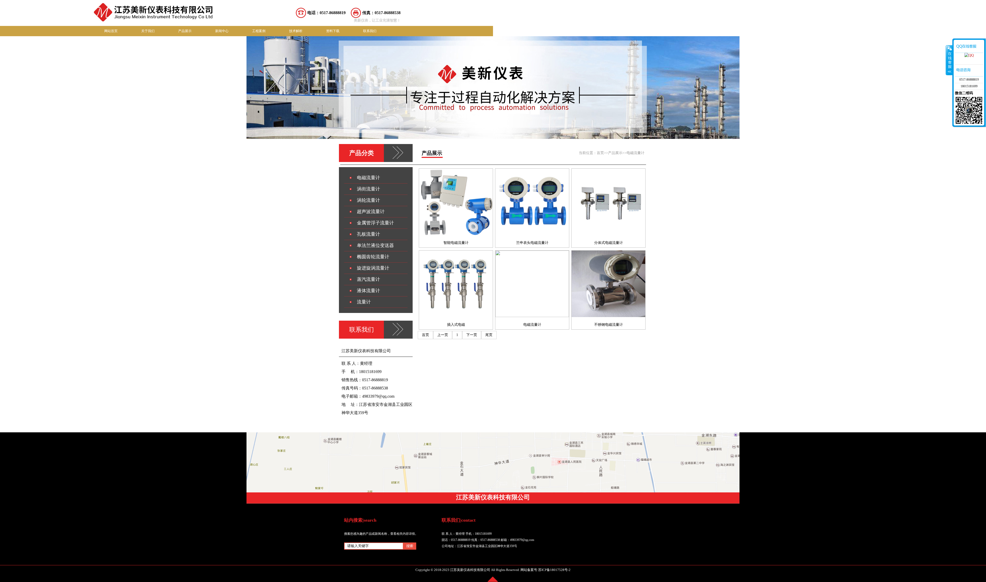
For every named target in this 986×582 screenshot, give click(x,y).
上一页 (442, 335)
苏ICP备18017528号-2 (554, 570)
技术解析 (295, 31)
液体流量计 (368, 290)
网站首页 (111, 31)
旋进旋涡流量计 (373, 268)
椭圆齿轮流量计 (373, 256)
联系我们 (369, 31)
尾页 (488, 335)
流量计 (364, 301)
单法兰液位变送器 (375, 245)
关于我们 (148, 31)
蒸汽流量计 (368, 279)
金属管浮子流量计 (375, 222)
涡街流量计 (368, 189)
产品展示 (185, 31)
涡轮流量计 (368, 200)
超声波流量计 (371, 211)
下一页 (471, 335)
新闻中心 (222, 31)
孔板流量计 (368, 234)
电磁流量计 (635, 153)
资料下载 (332, 31)
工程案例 (259, 31)
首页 (600, 153)
